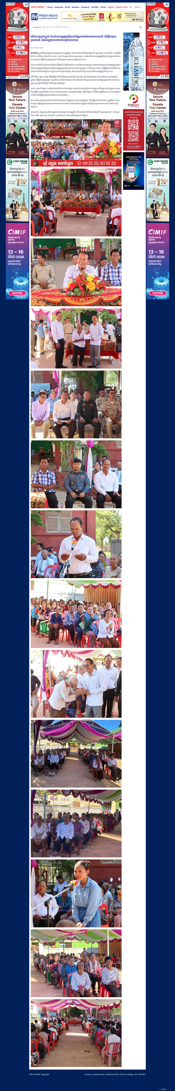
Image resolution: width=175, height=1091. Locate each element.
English (110, 7)
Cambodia (58, 7)
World (67, 7)
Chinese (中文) (121, 7)
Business (75, 7)
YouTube (95, 7)
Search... (138, 7)
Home (50, 7)
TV (130, 7)
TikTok (103, 7)
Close (164, 1089)
